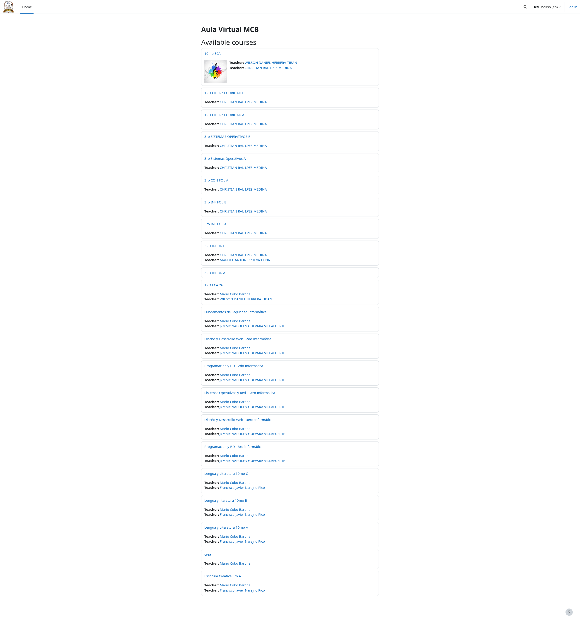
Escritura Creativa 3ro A (222, 576)
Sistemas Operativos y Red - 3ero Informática (239, 392)
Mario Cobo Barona (235, 294)
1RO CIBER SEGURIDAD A (224, 114)
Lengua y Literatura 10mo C (226, 473)
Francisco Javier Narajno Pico (242, 487)
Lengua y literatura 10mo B (225, 500)
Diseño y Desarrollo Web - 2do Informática (237, 339)
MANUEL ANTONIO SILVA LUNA (245, 260)
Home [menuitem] (27, 7)
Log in (572, 7)
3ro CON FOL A (216, 180)
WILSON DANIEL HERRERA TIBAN (271, 62)
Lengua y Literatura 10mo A (226, 527)
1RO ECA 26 (213, 285)
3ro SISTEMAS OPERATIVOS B (227, 136)
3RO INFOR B (214, 245)
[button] (525, 7)
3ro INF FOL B (215, 202)
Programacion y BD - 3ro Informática (233, 446)
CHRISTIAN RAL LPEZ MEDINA (268, 67)
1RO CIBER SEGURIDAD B (224, 93)
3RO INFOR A (214, 272)
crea (207, 554)
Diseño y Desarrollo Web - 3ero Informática (238, 419)
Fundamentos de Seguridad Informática (235, 312)
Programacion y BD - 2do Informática (233, 365)
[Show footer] (569, 612)
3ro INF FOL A (215, 224)
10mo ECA (212, 53)
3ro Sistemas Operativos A (225, 158)
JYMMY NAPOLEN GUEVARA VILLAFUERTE (252, 326)
